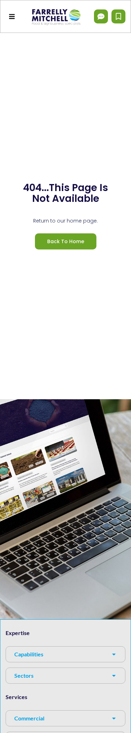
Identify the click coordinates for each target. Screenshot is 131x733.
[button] (12, 16)
